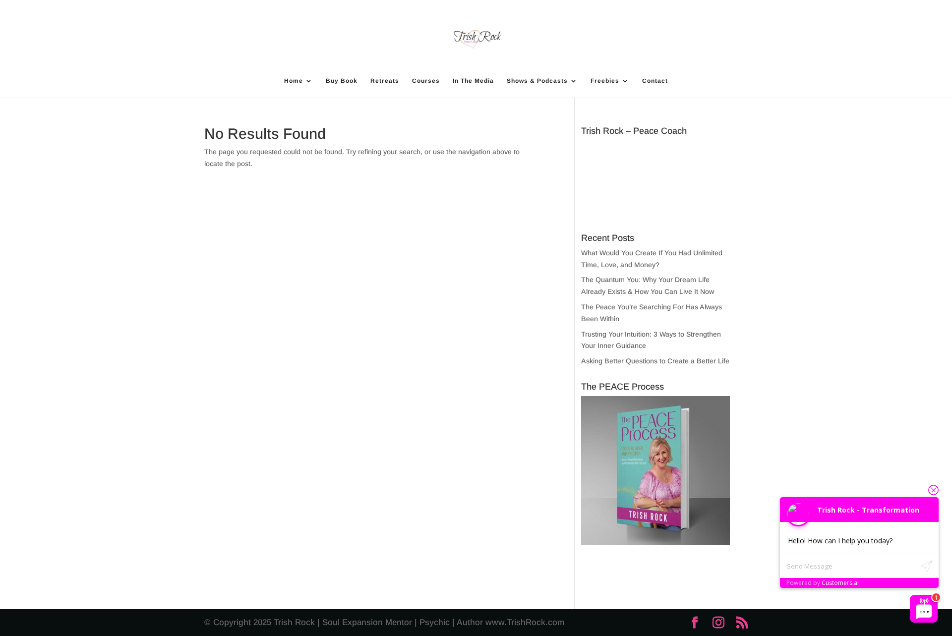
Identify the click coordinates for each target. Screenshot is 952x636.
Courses (426, 80)
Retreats (384, 80)
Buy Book (341, 80)
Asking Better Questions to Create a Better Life (655, 361)
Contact (655, 80)
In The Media (473, 80)
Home (293, 80)
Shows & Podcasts (537, 80)
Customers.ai (840, 582)
